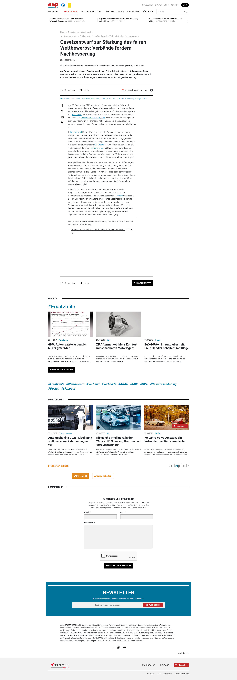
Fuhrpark (119, 195)
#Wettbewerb (75, 384)
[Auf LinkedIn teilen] (62, 117)
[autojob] (179, 466)
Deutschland (76, 132)
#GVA (144, 384)
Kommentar (89, 522)
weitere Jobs (80, 476)
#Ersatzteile (61, 307)
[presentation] (187, 21)
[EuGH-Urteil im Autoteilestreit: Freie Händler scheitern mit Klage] (166, 324)
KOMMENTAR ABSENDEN (118, 565)
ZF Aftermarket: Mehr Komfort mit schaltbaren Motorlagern (116, 346)
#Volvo (157, 433)
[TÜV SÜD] (62, 5)
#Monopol (68, 388)
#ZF (108, 340)
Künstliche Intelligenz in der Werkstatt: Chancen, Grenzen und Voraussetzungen (118, 441)
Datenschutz (167, 674)
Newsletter (147, 5)
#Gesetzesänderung (163, 384)
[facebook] (112, 647)
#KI (108, 433)
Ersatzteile (76, 114)
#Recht (157, 340)
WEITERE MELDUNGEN (61, 369)
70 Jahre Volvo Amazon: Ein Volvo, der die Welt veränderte (164, 439)
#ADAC (123, 384)
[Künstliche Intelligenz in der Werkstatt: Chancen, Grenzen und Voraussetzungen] (118, 417)
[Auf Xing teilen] (62, 122)
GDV (98, 117)
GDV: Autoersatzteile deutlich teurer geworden (67, 346)
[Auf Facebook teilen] (62, 105)
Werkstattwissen (114, 11)
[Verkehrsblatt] (68, 5)
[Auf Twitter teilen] (62, 111)
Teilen (86, 90)
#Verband (92, 384)
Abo (185, 5)
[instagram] (118, 647)
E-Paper (158, 5)
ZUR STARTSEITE (142, 283)
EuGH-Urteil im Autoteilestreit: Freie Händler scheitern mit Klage (166, 346)
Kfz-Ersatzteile (101, 144)
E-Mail (86, 512)
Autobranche (86, 32)
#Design (53, 388)
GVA (103, 117)
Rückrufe (147, 11)
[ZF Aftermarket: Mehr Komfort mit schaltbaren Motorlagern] (118, 324)
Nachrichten (71, 11)
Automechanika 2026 (91, 11)
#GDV (134, 384)
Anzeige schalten (102, 476)
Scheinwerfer (97, 148)
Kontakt (174, 5)
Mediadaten (148, 664)
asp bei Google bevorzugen (137, 90)
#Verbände (108, 384)
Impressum (150, 674)
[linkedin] (124, 647)
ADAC (93, 117)
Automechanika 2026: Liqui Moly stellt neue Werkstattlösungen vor (70, 441)
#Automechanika (65, 433)
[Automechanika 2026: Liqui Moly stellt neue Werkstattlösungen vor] (70, 417)
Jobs (166, 5)
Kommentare (70, 90)
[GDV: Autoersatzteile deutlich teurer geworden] (70, 324)
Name (122, 512)
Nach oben (182, 653)
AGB (159, 674)
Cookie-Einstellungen (182, 674)
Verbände (85, 117)
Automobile (133, 11)
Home (62, 32)
